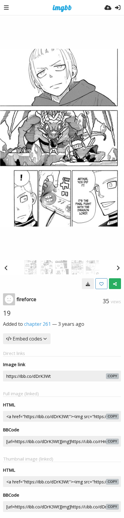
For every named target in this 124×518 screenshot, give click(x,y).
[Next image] (118, 268)
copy (112, 376)
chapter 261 (37, 324)
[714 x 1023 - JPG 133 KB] (88, 283)
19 (7, 312)
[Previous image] (6, 268)
